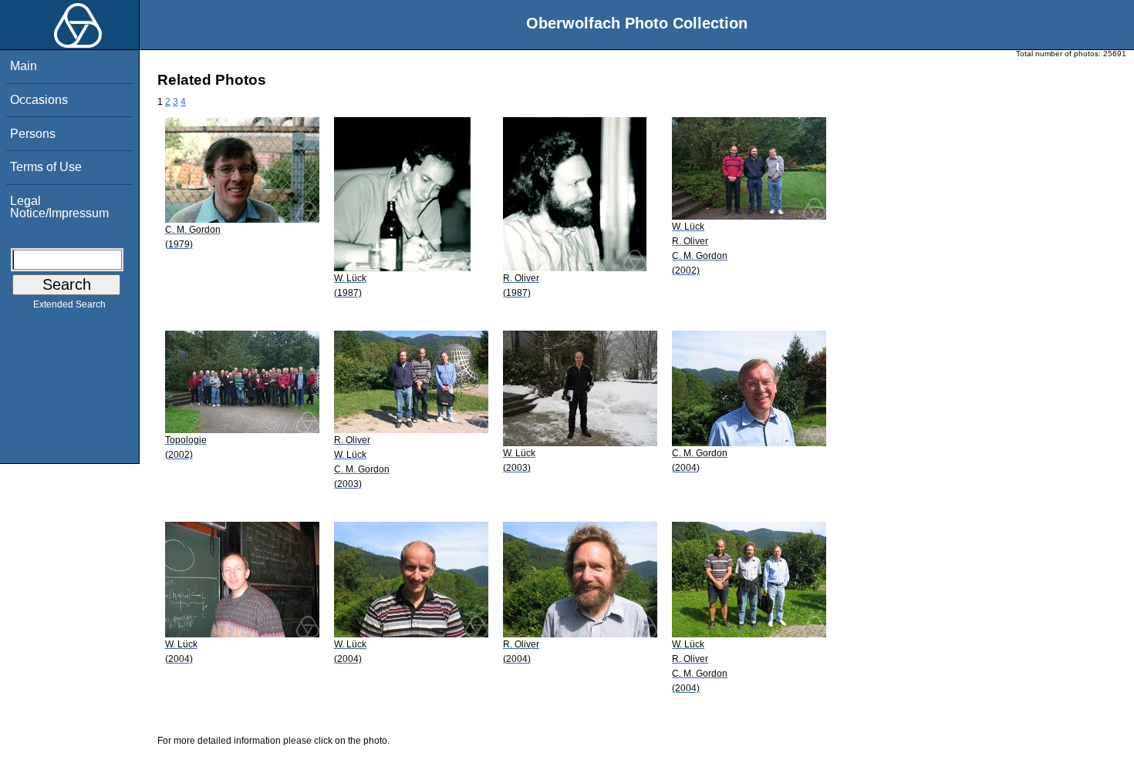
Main (23, 65)
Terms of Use (46, 166)
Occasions (39, 99)
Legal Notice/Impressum (59, 207)
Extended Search (69, 304)
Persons (33, 133)
